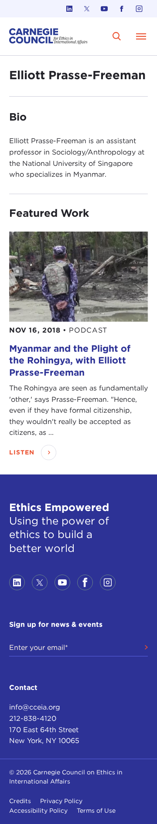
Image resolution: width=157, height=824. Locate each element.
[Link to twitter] (87, 8)
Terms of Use (96, 810)
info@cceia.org (34, 707)
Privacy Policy (61, 800)
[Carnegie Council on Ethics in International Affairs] (48, 36)
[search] (117, 36)
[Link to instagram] (139, 8)
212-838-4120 (32, 718)
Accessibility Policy (38, 810)
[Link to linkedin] (69, 8)
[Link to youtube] (104, 8)
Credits (20, 800)
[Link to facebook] (121, 8)
